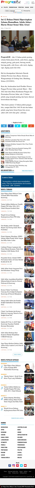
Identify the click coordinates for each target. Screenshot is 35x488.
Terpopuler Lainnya (17, 418)
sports (20, 455)
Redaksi (26, 471)
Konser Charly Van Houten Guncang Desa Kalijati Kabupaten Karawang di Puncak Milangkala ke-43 (11, 293)
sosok (3, 455)
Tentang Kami (15, 473)
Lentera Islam (22, 427)
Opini (2, 429)
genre (19, 432)
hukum (3, 435)
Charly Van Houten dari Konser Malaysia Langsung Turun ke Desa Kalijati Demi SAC (11, 313)
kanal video (5, 437)
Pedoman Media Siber (13, 471)
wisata (20, 457)
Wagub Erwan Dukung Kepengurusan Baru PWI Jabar (10, 216)
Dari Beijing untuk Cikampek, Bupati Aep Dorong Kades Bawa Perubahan (11, 228)
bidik (19, 429)
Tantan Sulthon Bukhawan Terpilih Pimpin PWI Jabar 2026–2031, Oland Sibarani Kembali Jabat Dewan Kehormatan (12, 207)
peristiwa (21, 7)
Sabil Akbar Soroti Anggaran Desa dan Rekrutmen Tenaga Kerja (11, 269)
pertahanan (21, 447)
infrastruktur (22, 435)
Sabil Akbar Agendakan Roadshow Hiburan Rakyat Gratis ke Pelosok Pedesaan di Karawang (12, 281)
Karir (30, 471)
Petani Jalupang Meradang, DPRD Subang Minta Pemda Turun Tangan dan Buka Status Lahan (12, 238)
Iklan (9, 473)
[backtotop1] (33, 476)
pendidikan (21, 445)
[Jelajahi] (33, 2)
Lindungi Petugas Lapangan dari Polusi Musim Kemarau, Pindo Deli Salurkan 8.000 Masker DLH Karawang (12, 250)
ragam (27, 7)
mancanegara (22, 440)
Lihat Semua (17, 354)
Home (5, 471)
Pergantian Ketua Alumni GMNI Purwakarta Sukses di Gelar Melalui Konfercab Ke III (12, 260)
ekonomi (3, 432)
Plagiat (21, 471)
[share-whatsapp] (24, 125)
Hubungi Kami (23, 473)
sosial (32, 7)
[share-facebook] (11, 125)
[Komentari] (31, 125)
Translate (19, 12)
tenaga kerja (5, 457)
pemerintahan (13, 7)
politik (6, 7)
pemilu (3, 445)
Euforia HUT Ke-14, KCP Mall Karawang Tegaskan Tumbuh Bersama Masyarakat (10, 324)
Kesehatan (4, 427)
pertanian (4, 450)
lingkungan (5, 440)
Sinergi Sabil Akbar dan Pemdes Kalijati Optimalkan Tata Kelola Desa (11, 303)
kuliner (20, 437)
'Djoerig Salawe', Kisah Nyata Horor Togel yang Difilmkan (13, 377)
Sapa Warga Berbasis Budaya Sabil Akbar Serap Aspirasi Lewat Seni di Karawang (12, 345)
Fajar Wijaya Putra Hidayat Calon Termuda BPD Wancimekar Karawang (11, 196)
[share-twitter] (17, 125)
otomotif (4, 442)
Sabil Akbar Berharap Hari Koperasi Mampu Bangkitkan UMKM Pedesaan (10, 335)
